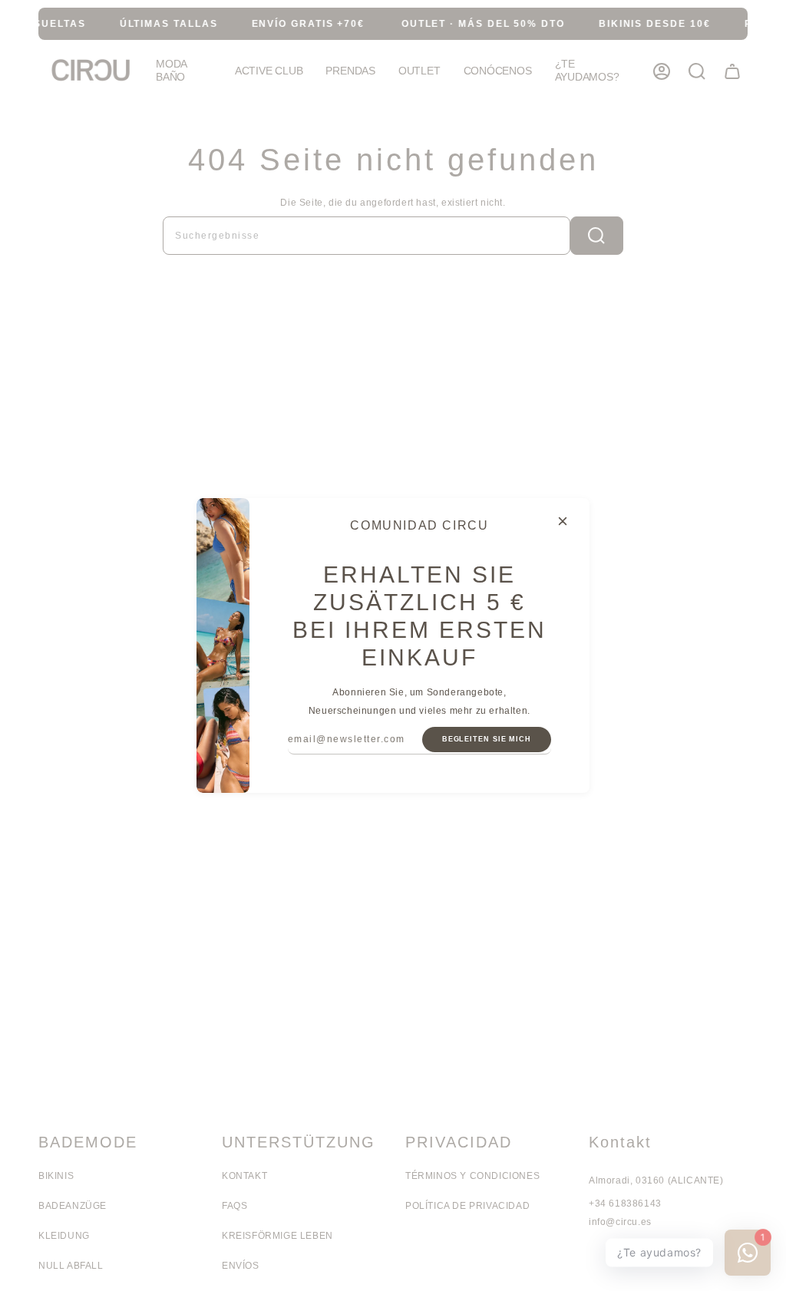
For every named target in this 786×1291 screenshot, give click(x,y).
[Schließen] (562, 521)
